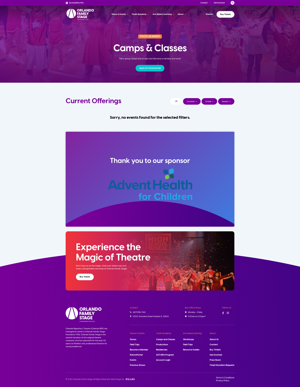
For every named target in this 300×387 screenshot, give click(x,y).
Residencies (161, 350)
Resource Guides (191, 350)
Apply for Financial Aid (150, 68)
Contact (204, 3)
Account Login (163, 360)
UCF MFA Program (165, 355)
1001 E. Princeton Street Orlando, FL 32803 (151, 317)
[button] (150, 68)
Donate (209, 14)
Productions (162, 345)
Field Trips (134, 345)
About (213, 333)
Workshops (188, 339)
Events (133, 360)
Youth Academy (163, 333)
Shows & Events (137, 333)
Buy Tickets (225, 14)
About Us (214, 339)
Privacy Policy (222, 381)
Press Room (215, 360)
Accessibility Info (76, 3)
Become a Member (139, 350)
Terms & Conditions (225, 378)
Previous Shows (137, 365)
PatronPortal (136, 355)
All (176, 101)
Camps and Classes (165, 339)
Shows (133, 339)
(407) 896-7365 (139, 312)
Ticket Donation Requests (222, 365)
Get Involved (219, 3)
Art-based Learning (192, 333)
